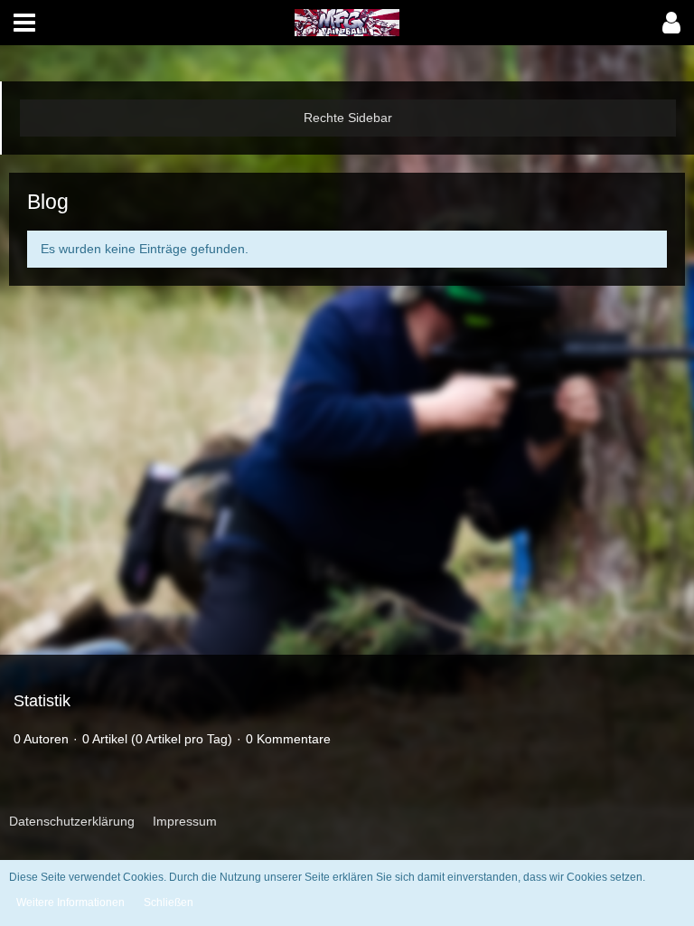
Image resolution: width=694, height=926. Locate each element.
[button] (24, 22)
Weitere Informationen (70, 902)
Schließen (168, 902)
